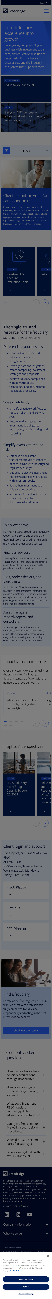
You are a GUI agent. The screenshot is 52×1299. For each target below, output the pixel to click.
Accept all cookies (26, 1279)
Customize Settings (26, 1294)
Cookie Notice (15, 1271)
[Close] (48, 1256)
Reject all (26, 1286)
